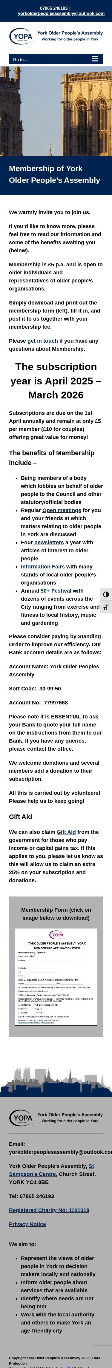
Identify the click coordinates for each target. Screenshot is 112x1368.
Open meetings (61, 510)
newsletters (49, 542)
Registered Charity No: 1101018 (49, 1210)
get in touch (42, 341)
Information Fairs (43, 567)
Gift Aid (66, 832)
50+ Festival (56, 591)
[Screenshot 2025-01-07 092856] (56, 931)
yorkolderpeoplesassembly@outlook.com (61, 13)
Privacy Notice (27, 1224)
